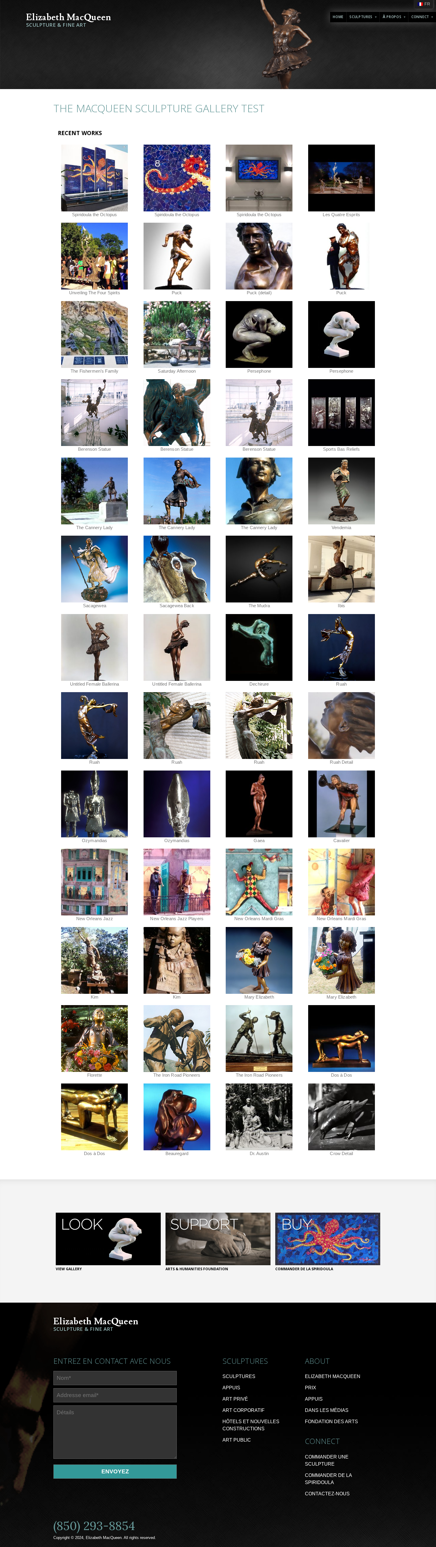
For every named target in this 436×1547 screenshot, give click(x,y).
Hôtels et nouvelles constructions (250, 1425)
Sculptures (238, 1376)
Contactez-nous (327, 1493)
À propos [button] (392, 17)
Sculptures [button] (361, 17)
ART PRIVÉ (235, 1399)
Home (338, 17)
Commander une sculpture (327, 1460)
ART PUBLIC (236, 1439)
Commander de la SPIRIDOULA (328, 1479)
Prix (310, 1387)
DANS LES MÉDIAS (327, 1410)
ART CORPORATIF (243, 1410)
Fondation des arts (331, 1421)
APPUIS (231, 1387)
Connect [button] (420, 17)
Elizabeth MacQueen (332, 1376)
